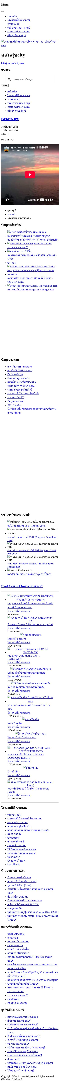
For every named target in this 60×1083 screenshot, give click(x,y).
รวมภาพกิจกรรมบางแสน (20, 386)
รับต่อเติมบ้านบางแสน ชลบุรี (22, 1024)
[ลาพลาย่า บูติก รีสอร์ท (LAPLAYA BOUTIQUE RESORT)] (31, 751)
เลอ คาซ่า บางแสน (17, 822)
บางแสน (11, 262)
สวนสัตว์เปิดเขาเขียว (18, 953)
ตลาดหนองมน (15, 945)
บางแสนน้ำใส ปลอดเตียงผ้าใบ (23, 393)
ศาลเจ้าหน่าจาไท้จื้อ (18, 949)
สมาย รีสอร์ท (15, 723)
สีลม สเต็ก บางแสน (17, 896)
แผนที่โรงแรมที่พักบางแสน (21, 382)
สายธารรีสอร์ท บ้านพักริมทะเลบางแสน (28, 830)
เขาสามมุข (10, 119)
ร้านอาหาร (13, 24)
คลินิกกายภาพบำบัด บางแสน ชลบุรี (26, 1047)
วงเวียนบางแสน (15, 934)
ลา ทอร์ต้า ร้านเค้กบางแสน (21, 881)
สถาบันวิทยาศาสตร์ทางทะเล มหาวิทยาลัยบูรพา (32, 239)
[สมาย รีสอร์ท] (30, 719)
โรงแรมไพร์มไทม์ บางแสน (22, 737)
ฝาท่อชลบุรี (13, 1059)
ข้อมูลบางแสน (15, 401)
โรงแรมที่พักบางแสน (18, 20)
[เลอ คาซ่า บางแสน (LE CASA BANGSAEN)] (31, 652)
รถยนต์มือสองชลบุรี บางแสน (22, 1051)
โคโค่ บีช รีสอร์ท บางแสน (21, 853)
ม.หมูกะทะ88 (14, 908)
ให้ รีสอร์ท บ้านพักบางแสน (21, 849)
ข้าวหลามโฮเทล (16, 860)
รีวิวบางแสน (13, 405)
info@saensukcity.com (12, 63)
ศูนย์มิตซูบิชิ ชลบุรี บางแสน (21, 1067)
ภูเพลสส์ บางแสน (17, 638)
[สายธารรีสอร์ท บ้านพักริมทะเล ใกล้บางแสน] (31, 701)
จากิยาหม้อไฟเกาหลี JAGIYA (23, 904)
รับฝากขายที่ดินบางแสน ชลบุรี (23, 1036)
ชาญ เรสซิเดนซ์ (15, 841)
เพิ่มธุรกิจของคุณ (16, 35)
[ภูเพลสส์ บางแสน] (30, 635)
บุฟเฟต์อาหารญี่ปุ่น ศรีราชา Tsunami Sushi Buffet (32, 912)
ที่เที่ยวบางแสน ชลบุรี (18, 27)
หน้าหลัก (12, 16)
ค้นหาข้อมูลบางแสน (18, 378)
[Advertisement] (30, 324)
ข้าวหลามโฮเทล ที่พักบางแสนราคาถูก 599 (30, 624)
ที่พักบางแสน (14, 814)
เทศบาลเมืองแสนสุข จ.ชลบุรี (22, 1017)
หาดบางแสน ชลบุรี (17, 247)
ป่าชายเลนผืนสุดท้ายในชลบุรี (22, 983)
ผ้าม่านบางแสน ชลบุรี (19, 1020)
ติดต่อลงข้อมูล (15, 374)
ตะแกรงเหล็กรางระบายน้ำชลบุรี (24, 1055)
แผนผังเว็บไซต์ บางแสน (19, 370)
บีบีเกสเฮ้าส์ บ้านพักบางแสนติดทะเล (27, 672)
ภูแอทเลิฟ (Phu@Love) (19, 885)
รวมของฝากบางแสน (18, 31)
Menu (4, 85)
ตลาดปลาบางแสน (17, 1003)
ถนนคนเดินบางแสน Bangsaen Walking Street (30, 289)
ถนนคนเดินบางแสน (18, 941)
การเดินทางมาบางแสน (19, 366)
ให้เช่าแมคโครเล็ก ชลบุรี (20, 1070)
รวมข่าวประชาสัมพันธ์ (19, 389)
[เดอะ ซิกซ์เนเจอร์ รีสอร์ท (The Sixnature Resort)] (31, 785)
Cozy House (13, 864)
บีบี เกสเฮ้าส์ (13, 857)
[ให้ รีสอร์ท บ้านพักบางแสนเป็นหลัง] (30, 683)
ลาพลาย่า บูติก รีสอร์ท (19, 826)
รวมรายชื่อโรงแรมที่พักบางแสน (24, 818)
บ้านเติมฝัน (13, 771)
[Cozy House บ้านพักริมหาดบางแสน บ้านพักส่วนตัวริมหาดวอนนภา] (31, 599)
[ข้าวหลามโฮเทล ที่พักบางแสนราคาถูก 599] (31, 621)
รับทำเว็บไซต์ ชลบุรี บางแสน (22, 1040)
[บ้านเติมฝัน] (31, 767)
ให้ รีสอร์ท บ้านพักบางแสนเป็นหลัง (26, 687)
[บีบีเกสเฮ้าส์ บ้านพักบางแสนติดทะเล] (30, 669)
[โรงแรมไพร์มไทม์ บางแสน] (30, 733)
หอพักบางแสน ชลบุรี (18, 1043)
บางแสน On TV (15, 397)
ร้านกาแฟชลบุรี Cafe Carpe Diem (24, 900)
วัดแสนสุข (12, 937)
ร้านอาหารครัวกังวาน (19, 877)
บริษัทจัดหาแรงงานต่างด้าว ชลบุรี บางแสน (30, 1063)
